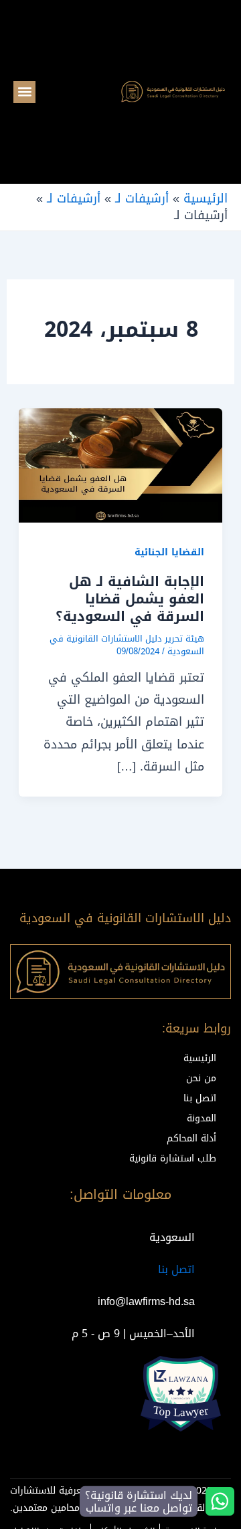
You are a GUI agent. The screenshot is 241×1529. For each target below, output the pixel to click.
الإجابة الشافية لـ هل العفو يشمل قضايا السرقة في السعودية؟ (130, 599)
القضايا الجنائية (169, 552)
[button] (24, 92)
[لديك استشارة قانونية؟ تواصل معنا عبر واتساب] (220, 1501)
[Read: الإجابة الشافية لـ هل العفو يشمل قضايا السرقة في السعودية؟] (121, 466)
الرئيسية (205, 198)
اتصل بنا (176, 1269)
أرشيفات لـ (142, 198)
